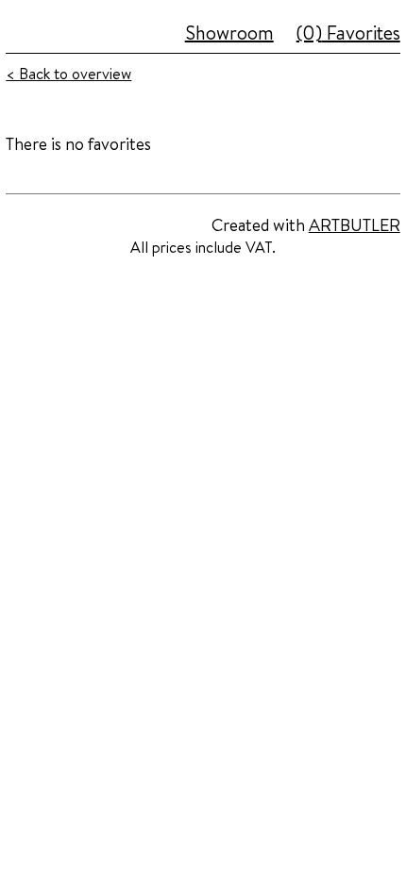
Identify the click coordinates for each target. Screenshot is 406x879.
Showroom (229, 32)
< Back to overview (68, 73)
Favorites (348, 32)
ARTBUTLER (354, 225)
